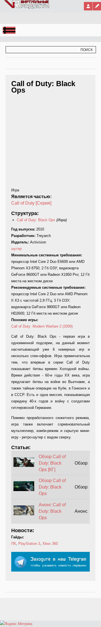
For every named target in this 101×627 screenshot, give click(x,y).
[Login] (88, 6)
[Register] (97, 6)
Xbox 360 (50, 543)
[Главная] (27, 8)
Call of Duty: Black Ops (36, 220)
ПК (13, 543)
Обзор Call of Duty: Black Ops (52, 487)
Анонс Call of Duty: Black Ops (52, 511)
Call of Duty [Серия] (31, 203)
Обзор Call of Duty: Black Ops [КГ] (52, 463)
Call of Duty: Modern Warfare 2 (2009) (42, 326)
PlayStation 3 (29, 543)
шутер (16, 249)
